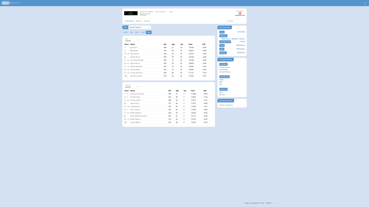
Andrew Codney (136, 76)
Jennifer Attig (135, 97)
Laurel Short (134, 103)
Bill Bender (134, 51)
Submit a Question (226, 105)
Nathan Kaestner (136, 66)
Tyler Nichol (134, 54)
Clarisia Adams (135, 100)
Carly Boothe (135, 106)
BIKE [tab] (136, 32)
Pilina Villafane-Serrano (138, 116)
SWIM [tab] (125, 32)
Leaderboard (129, 21)
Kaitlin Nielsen (135, 119)
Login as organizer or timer (254, 203)
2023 (171, 12)
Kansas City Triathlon (147, 12)
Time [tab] (148, 32)
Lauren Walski (135, 122)
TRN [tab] (131, 32)
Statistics (138, 21)
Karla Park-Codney (137, 94)
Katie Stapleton (135, 113)
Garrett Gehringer (137, 60)
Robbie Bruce (135, 57)
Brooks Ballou (135, 70)
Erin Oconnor (135, 110)
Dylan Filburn (135, 63)
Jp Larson (133, 47)
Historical (147, 21)
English (269, 203)
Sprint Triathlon (160, 12)
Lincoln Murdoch (136, 73)
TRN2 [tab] (143, 32)
